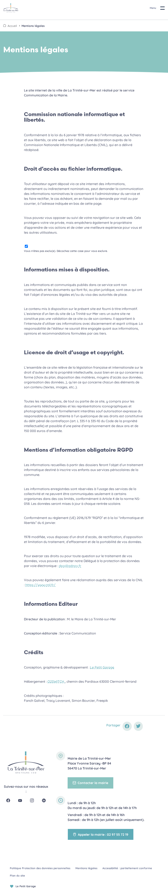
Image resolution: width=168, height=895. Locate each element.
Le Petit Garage (102, 667)
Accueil (12, 26)
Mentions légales (33, 26)
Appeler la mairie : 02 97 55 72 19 (103, 834)
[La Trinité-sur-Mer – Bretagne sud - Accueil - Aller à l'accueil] (10, 7)
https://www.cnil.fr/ (40, 585)
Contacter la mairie (93, 783)
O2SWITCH (56, 681)
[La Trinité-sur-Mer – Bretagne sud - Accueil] (26, 762)
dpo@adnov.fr (70, 566)
